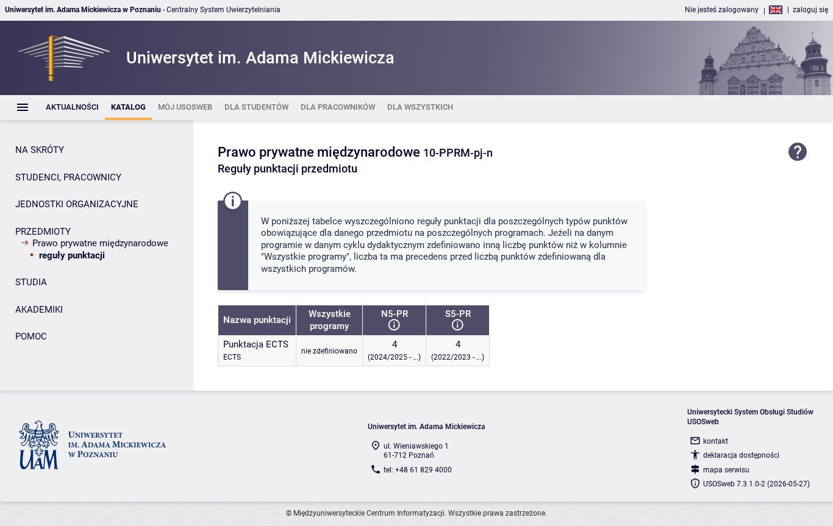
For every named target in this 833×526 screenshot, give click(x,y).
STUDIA (31, 282)
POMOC (31, 336)
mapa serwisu (726, 470)
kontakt (715, 441)
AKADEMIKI (39, 309)
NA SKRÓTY (39, 149)
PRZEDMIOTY (43, 231)
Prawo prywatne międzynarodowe (100, 243)
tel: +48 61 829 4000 (418, 470)
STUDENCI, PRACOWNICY (68, 177)
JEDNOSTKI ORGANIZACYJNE (76, 204)
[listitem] (72, 107)
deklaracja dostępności (741, 455)
